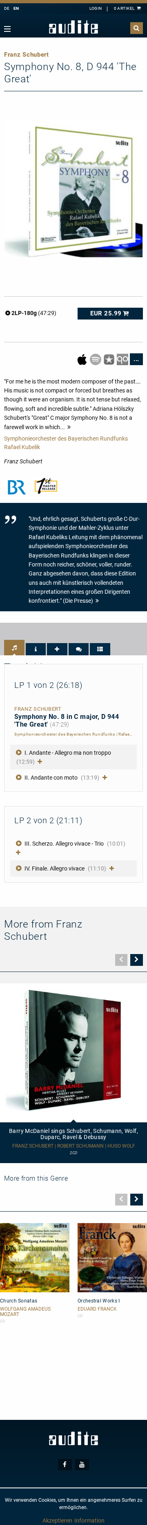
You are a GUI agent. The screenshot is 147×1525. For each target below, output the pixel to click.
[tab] (14, 647)
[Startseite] (73, 27)
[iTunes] (109, 358)
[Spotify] (96, 358)
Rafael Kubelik (22, 447)
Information (89, 1520)
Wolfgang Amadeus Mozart (25, 1312)
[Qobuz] (123, 358)
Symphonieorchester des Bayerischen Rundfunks (66, 438)
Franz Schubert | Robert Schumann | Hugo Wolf (73, 1146)
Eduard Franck (97, 1309)
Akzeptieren (57, 1520)
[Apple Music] (82, 358)
